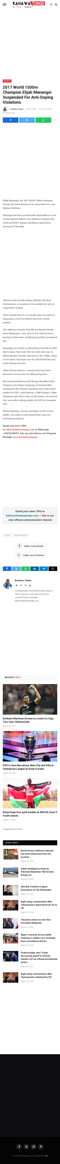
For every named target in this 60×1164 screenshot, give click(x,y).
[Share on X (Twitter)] (27, 120)
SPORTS (7, 81)
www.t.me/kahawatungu (24, 436)
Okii (46, 1155)
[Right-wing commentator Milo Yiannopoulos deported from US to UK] (10, 905)
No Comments (46, 109)
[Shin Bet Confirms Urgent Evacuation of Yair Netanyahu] (10, 890)
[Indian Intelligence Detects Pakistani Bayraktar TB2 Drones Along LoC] (10, 872)
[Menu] (4, 4)
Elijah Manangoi (20, 535)
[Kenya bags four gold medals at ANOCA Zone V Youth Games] (30, 793)
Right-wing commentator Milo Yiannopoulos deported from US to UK (39, 904)
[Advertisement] (30, 44)
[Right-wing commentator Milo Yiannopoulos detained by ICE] (10, 977)
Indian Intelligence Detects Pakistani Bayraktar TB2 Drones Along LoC (37, 871)
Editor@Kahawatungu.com (22, 515)
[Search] (55, 4)
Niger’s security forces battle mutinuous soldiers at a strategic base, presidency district (38, 937)
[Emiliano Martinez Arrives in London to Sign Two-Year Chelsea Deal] (30, 699)
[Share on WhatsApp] (43, 120)
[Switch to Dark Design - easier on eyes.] (51, 4)
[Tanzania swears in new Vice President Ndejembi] (10, 923)
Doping (7, 535)
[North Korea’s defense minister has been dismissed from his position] (10, 854)
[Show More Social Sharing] (54, 120)
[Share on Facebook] (10, 120)
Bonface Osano (17, 109)
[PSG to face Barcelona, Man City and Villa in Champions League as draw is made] (30, 746)
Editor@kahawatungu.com (20, 429)
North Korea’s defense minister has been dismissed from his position (37, 853)
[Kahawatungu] (29, 4)
